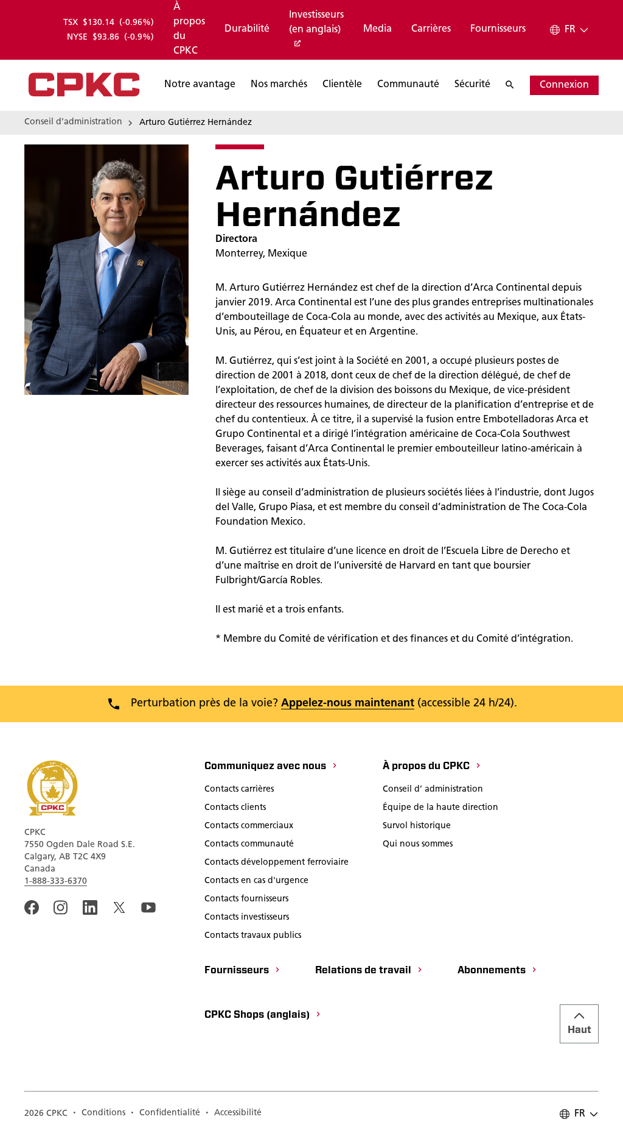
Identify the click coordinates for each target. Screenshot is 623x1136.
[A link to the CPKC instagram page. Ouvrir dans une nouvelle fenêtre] (61, 907)
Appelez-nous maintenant (347, 703)
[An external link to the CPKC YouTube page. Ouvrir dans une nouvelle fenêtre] (148, 907)
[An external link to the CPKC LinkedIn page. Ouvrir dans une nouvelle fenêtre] (90, 907)
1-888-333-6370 (55, 881)
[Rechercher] (516, 85)
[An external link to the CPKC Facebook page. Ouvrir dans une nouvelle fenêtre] (31, 907)
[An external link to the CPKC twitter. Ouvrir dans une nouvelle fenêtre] (119, 907)
